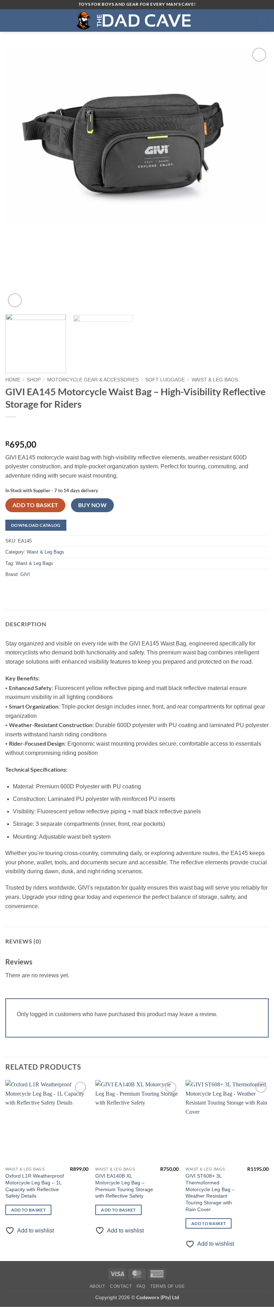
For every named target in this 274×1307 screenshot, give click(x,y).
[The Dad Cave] (137, 20)
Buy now (92, 505)
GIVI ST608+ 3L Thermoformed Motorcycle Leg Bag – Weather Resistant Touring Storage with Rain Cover (210, 1192)
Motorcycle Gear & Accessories (93, 379)
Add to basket (35, 505)
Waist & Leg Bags (215, 379)
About (97, 1286)
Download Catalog (36, 525)
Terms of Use (167, 1286)
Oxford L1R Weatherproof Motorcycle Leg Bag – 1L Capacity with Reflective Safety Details (34, 1186)
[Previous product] (25, 428)
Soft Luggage (165, 379)
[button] (9, 20)
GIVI (25, 574)
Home (12, 379)
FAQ (141, 1286)
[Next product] (11, 428)
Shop (34, 379)
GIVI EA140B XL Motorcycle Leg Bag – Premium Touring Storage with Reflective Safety (124, 1186)
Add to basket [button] (28, 1210)
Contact (121, 1286)
